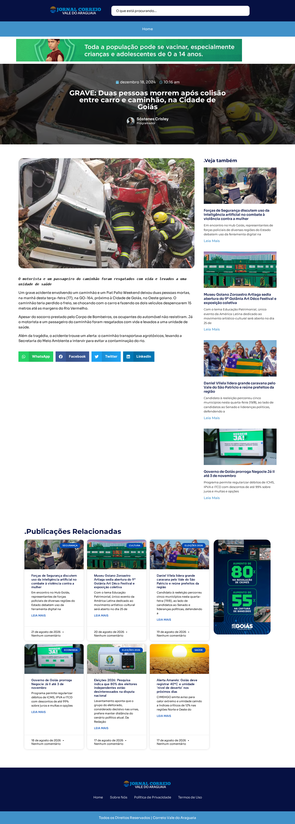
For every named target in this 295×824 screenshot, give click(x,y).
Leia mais (38, 615)
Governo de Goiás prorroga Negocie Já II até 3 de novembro (239, 473)
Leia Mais (212, 241)
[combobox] (180, 11)
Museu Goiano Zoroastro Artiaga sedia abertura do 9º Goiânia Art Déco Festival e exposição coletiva (240, 298)
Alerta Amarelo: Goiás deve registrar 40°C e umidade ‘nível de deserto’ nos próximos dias (177, 686)
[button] (35, 356)
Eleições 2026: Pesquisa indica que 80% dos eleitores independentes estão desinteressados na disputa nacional (115, 688)
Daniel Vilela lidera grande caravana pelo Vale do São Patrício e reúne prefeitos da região (239, 387)
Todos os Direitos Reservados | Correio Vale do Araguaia (147, 817)
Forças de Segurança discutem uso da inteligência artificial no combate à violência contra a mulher (236, 214)
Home (147, 29)
